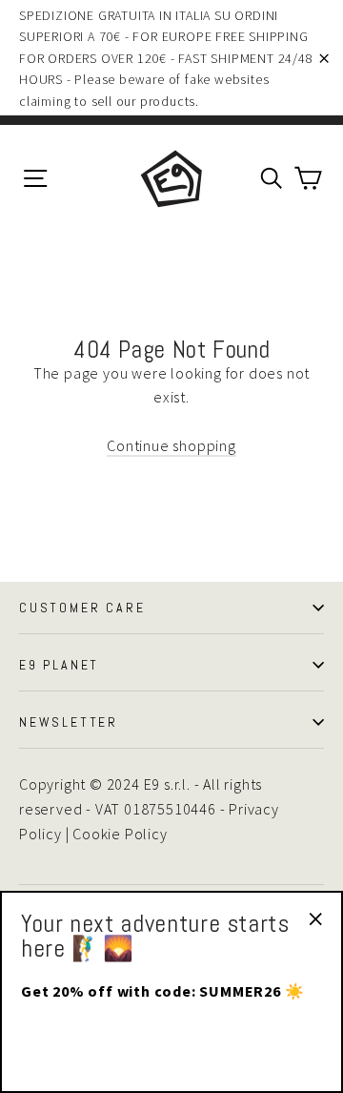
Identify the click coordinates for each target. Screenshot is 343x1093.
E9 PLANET (59, 664)
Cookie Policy (119, 833)
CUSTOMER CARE (82, 607)
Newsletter (68, 722)
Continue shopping (171, 445)
